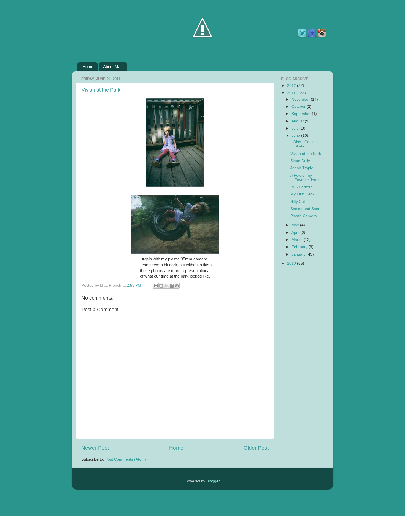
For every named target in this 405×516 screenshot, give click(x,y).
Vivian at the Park (101, 90)
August (298, 121)
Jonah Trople (301, 168)
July (295, 128)
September (301, 114)
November (301, 99)
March (297, 240)
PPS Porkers (301, 187)
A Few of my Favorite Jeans (305, 177)
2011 (291, 93)
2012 (292, 86)
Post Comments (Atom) (125, 459)
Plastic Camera (303, 216)
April (295, 232)
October (299, 106)
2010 (292, 263)
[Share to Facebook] (171, 286)
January (299, 254)
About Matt (113, 66)
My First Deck (302, 194)
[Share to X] (166, 286)
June (296, 135)
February (300, 247)
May (295, 225)
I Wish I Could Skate (302, 144)
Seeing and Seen (305, 209)
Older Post (256, 448)
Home (87, 66)
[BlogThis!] (161, 286)
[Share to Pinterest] (177, 286)
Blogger (213, 481)
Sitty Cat (297, 202)
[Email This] (156, 286)
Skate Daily (300, 161)
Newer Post (95, 448)
